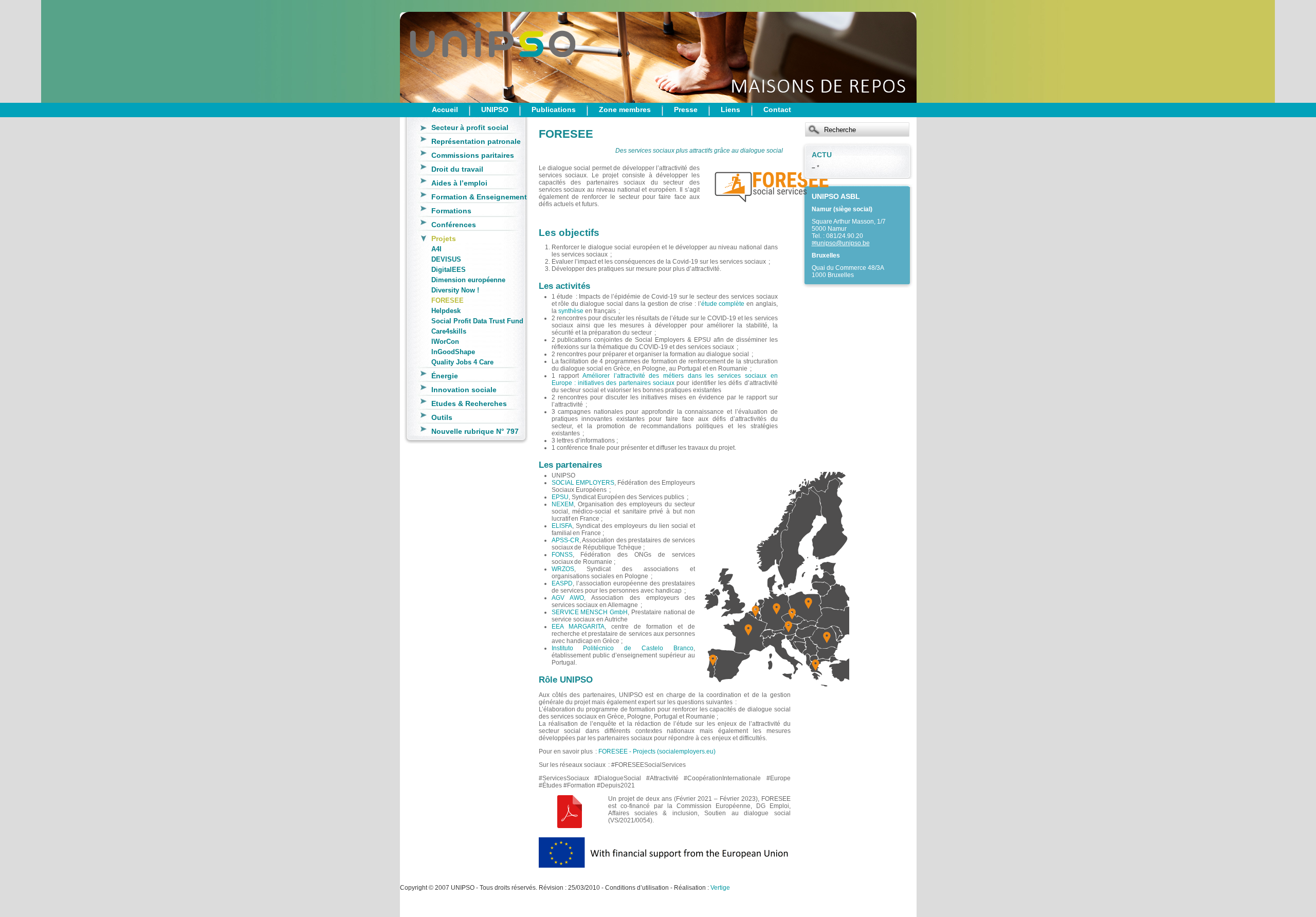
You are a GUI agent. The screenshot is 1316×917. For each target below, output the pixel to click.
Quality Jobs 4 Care (462, 362)
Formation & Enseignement (479, 197)
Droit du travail (457, 169)
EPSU (560, 497)
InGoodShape (453, 352)
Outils (441, 417)
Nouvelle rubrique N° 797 (475, 431)
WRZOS (563, 569)
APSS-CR (565, 540)
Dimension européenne (468, 280)
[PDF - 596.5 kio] (569, 826)
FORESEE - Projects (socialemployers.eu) (657, 751)
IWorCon (445, 341)
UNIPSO (494, 109)
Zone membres (625, 109)
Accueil (445, 109)
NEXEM (563, 504)
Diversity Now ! (455, 290)
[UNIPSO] (451, 51)
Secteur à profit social (469, 127)
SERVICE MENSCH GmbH (590, 612)
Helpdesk (446, 311)
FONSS (562, 554)
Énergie (444, 376)
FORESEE (447, 300)
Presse (686, 109)
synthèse (570, 311)
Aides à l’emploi (459, 183)
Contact (777, 109)
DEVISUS (446, 259)
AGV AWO (568, 597)
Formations (451, 211)
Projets (443, 238)
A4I (436, 249)
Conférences (453, 225)
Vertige (720, 887)
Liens (730, 109)
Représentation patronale (476, 141)
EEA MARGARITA (578, 626)
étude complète (723, 303)
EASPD (562, 583)
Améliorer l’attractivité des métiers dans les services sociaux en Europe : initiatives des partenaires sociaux (665, 379)
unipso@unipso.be (843, 243)
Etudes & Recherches (469, 403)
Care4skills (448, 331)
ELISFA (562, 525)
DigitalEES (448, 269)
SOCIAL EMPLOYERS (583, 482)
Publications (554, 109)
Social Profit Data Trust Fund (477, 321)
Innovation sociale (464, 390)
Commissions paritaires (472, 155)
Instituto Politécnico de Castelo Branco (623, 648)
